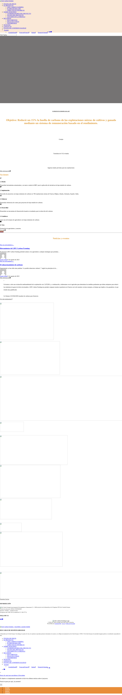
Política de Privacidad (70, 623)
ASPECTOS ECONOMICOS (15, 10)
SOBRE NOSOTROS (10, 12)
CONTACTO (8, 26)
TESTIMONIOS (12, 23)
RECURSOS (7, 18)
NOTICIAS (7, 25)
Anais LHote (3, 259)
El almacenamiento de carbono (11, 265)
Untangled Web (58, 623)
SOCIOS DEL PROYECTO (15, 15)
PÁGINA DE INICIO (10, 4)
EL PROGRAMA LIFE (14, 8)
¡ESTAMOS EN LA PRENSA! (16, 17)
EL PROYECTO (8, 5)
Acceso (63, 623)
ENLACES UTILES (13, 21)
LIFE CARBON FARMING (15, 7)
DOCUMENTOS (12, 20)
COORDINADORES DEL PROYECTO (19, 13)
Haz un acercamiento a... (7, 245)
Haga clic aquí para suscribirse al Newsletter (12, 675)
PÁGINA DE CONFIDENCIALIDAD (15, 28)
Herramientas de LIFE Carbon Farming (15, 248)
